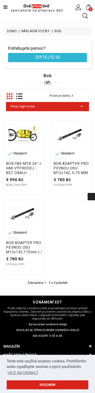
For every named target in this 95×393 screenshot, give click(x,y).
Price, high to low (47, 106)
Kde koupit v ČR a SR (47, 336)
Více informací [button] (22, 373)
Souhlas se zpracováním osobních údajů (47, 330)
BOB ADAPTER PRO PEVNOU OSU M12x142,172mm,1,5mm (27, 247)
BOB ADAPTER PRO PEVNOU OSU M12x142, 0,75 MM (71, 168)
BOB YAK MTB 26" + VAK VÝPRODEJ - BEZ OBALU (24, 168)
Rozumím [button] (47, 385)
